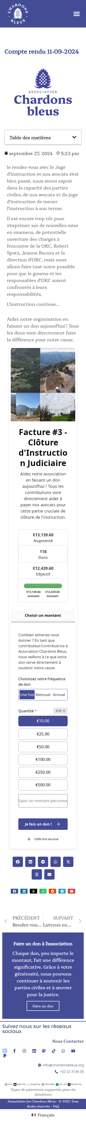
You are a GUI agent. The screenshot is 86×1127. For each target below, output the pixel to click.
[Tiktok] (53, 1050)
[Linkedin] (34, 1050)
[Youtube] (73, 1050)
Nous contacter (68, 1041)
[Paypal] (4, 1055)
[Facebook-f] (14, 1050)
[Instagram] (24, 1050)
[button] (76, 14)
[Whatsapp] (63, 1050)
